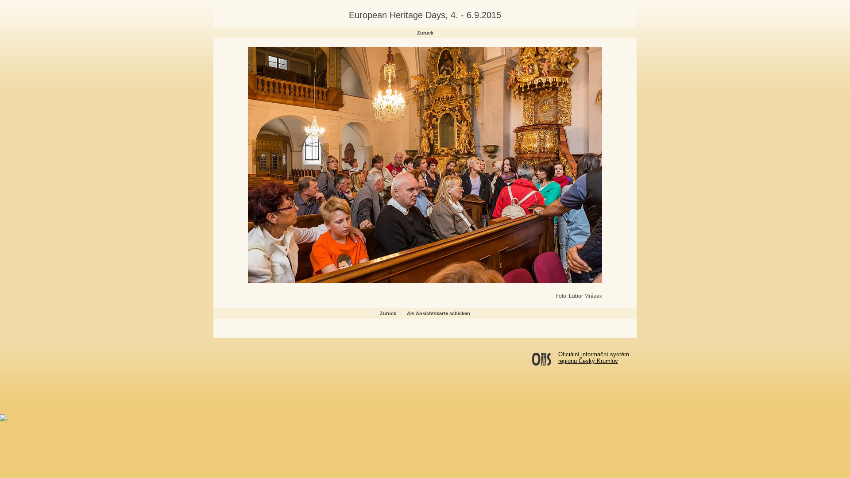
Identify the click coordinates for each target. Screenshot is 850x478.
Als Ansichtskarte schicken (438, 313)
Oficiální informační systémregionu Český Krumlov (593, 357)
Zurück (425, 32)
